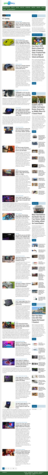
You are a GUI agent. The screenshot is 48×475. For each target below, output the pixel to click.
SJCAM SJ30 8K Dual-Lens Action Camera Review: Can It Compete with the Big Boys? (41, 193)
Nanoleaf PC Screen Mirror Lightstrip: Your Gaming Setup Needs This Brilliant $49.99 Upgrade (23, 344)
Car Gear (17, 7)
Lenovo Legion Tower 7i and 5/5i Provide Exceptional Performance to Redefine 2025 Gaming (23, 379)
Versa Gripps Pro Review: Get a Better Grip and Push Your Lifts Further (42, 166)
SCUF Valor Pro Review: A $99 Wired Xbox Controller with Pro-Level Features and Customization (23, 285)
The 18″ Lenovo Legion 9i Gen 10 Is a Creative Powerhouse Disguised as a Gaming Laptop (23, 302)
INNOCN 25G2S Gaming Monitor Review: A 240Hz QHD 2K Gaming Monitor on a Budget (22, 172)
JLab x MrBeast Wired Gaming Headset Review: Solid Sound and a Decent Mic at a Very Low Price (23, 216)
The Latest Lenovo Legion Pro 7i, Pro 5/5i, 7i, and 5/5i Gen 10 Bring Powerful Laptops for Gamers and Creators (23, 406)
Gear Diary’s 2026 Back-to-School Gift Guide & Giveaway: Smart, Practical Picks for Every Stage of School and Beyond (38, 51)
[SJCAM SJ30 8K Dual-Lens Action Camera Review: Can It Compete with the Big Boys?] (35, 193)
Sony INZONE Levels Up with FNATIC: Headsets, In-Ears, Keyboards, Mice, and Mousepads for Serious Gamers (23, 236)
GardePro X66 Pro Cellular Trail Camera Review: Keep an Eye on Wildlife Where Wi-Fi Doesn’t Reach (38, 109)
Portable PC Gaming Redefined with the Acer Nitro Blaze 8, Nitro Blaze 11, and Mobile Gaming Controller (23, 452)
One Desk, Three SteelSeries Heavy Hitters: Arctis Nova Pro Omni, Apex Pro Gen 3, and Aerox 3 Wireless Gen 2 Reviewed (23, 25)
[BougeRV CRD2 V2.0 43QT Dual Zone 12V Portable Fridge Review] (35, 180)
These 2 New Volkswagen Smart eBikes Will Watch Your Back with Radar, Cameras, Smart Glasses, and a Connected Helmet (41, 276)
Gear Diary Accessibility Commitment (37, 473)
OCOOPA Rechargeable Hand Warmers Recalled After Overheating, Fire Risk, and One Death (41, 364)
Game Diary (38, 7)
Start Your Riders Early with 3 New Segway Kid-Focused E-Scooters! (38, 318)
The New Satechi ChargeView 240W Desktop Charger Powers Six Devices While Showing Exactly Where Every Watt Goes (41, 285)
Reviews (17, 21)
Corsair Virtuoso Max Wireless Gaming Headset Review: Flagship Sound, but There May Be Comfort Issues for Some (22, 326)
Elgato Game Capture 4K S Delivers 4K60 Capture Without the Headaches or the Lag (23, 259)
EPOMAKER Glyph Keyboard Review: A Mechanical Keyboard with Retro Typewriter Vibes (41, 152)
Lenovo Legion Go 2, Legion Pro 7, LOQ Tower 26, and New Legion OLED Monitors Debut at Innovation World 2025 (23, 199)
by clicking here (43, 31)
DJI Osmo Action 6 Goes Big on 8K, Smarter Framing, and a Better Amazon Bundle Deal (41, 246)
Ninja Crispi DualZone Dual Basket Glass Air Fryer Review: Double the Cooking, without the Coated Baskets (42, 137)
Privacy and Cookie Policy (28, 473)
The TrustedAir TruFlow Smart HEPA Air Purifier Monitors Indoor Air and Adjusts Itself (41, 299)
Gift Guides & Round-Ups (11, 9)
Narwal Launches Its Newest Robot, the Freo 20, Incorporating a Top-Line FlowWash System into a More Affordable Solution (41, 350)
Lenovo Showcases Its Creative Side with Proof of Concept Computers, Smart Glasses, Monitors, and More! (23, 130)
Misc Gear (43, 7)
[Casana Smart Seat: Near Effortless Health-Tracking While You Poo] (35, 377)
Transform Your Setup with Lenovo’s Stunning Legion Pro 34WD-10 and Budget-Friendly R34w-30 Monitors (23, 425)
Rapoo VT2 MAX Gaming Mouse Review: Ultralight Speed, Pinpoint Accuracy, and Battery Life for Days (23, 42)
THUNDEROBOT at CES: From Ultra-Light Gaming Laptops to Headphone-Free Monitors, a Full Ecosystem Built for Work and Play (23, 95)
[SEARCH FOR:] (40, 11)
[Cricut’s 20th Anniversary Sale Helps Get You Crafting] (35, 263)
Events (17, 90)
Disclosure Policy (41, 472)
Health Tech (22, 7)
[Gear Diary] (9, 3)
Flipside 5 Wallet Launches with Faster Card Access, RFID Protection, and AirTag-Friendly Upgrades (41, 395)
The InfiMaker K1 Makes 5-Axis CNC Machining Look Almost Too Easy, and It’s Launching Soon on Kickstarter (41, 268)
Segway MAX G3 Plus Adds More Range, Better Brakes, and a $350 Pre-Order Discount (41, 292)
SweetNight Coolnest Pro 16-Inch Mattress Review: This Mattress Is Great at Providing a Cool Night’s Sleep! (41, 257)
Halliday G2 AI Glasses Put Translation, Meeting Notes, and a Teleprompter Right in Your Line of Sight (42, 382)
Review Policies (36, 472)
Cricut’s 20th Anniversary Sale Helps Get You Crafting (41, 262)
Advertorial (20, 90)
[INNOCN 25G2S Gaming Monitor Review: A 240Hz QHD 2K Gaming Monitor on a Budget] (8, 175)
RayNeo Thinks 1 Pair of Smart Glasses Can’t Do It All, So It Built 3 (41, 250)
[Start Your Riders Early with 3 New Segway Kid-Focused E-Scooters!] (39, 313)
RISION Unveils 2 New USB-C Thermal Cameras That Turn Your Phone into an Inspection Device (42, 357)
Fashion (4, 9)
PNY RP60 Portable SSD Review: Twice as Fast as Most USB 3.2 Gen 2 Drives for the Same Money (23, 149)
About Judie (25, 472)
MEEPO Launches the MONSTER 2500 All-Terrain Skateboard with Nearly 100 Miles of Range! (41, 370)
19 (13, 468)
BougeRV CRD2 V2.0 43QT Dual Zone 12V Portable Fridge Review (41, 179)
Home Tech (13, 7)
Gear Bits (17, 449)
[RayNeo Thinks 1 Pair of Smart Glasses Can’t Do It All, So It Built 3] (35, 252)
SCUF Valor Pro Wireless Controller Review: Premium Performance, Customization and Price (23, 67)
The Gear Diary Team (30, 472)
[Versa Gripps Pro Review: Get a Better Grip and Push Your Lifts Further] (35, 166)
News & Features (22, 39)
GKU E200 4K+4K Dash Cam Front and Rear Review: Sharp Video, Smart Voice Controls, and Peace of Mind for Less (41, 145)
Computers (33, 7)
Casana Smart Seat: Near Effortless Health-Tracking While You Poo (41, 376)
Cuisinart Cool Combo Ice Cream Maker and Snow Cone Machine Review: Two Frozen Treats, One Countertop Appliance (41, 186)
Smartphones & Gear (6, 7)
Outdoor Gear (28, 7)
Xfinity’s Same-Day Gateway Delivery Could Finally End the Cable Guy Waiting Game (42, 389)
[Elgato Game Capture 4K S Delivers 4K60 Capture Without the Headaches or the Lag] (8, 261)
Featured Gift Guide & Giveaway (37, 34)
